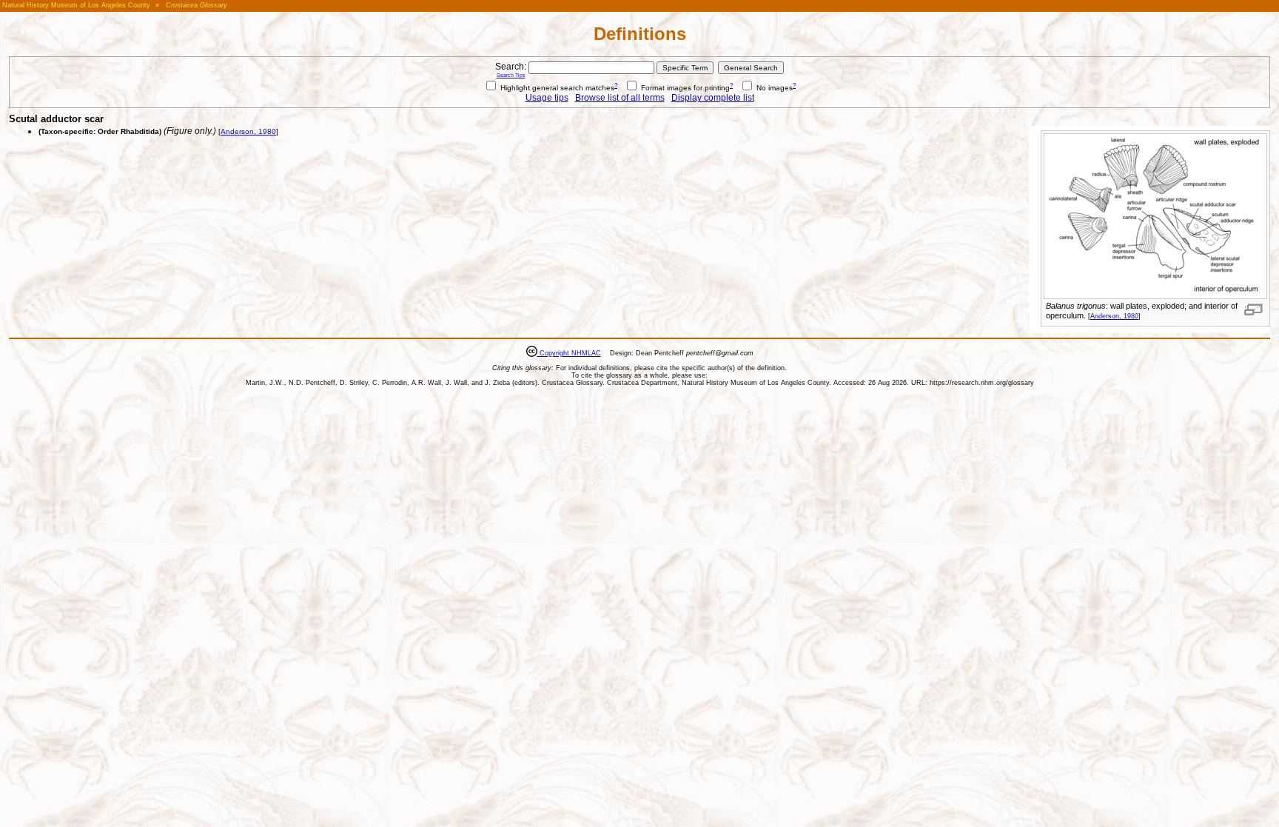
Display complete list (712, 98)
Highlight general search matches (556, 88)
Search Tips (511, 75)
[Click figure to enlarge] (1253, 309)
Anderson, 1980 (1114, 316)
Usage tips (547, 98)
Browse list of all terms (620, 98)
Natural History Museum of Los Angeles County (76, 5)
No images (773, 88)
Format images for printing (684, 88)
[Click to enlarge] (1155, 296)
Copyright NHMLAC (569, 353)
